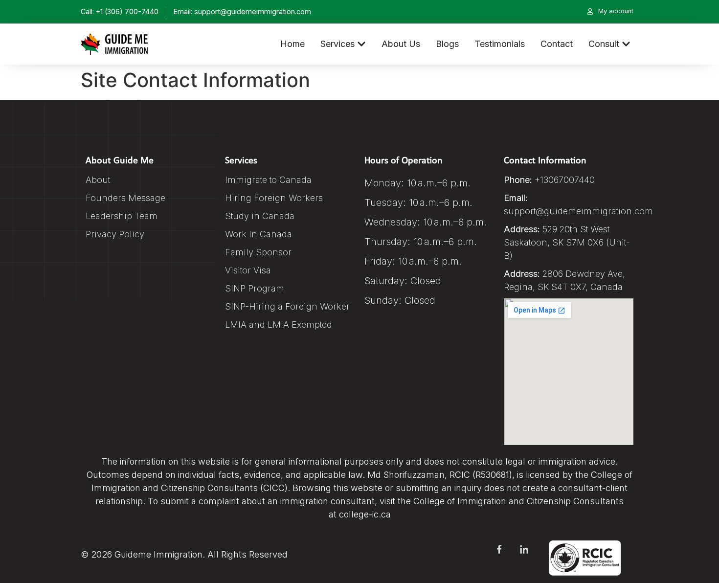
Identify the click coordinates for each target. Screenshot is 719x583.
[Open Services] (361, 43)
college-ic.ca (365, 514)
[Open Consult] (626, 43)
